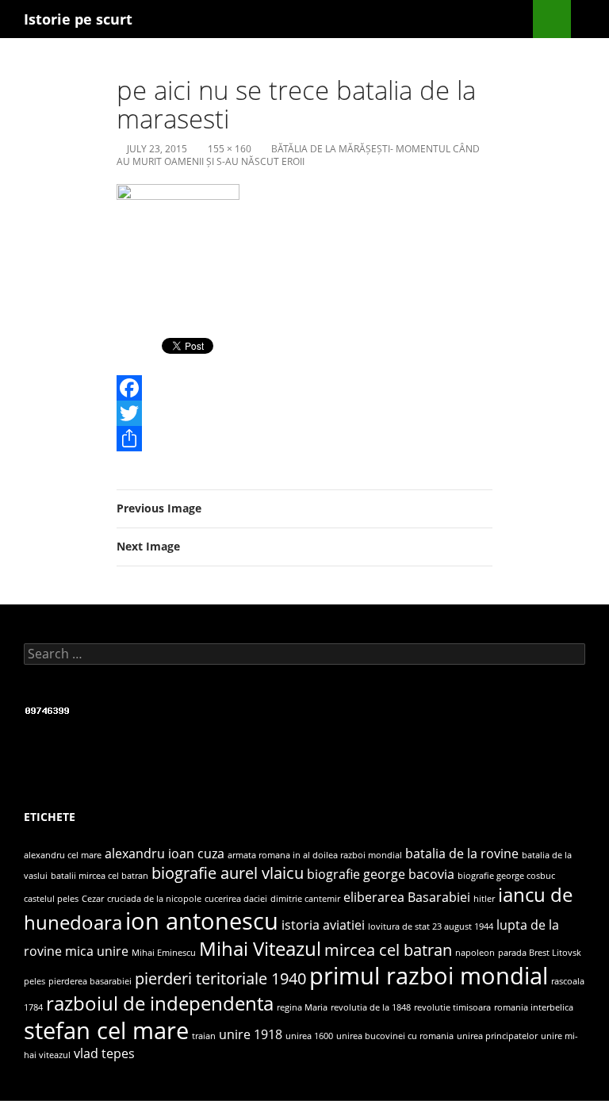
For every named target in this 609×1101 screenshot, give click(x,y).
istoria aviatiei (323, 925)
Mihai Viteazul (260, 948)
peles (34, 981)
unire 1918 (250, 1034)
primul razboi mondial (428, 976)
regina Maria (302, 1007)
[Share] (304, 438)
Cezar (93, 898)
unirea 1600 (309, 1036)
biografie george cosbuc (506, 875)
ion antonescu (201, 921)
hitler (484, 898)
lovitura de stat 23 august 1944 (430, 926)
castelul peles (51, 898)
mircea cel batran (388, 949)
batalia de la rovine (462, 853)
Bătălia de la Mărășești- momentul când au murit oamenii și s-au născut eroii (298, 155)
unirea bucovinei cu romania (395, 1036)
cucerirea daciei (236, 898)
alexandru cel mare (63, 855)
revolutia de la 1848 (371, 1007)
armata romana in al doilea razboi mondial (315, 855)
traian (204, 1036)
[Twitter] (304, 413)
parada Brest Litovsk (539, 952)
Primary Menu (590, 19)
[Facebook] (304, 388)
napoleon (475, 952)
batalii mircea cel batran (99, 875)
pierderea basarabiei (90, 981)
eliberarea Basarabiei (406, 897)
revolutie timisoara (452, 1007)
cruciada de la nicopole (154, 898)
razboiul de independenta (160, 1003)
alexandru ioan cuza (164, 853)
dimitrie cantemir (305, 898)
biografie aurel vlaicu (227, 872)
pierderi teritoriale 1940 (220, 978)
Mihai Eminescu (164, 952)
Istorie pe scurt (78, 19)
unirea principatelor (497, 1036)
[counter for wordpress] (47, 709)
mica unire (96, 951)
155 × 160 (229, 148)
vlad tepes (104, 1053)
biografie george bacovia (380, 874)
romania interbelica (533, 1007)
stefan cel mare (106, 1030)
